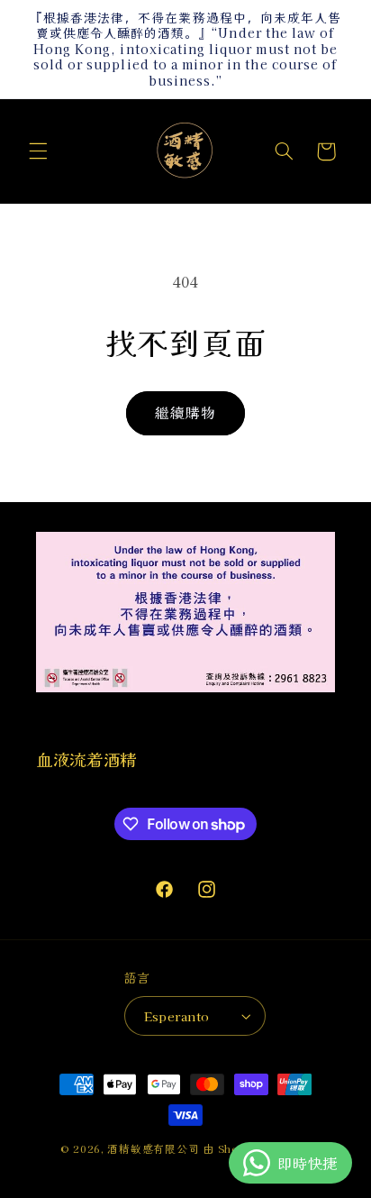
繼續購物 (185, 412)
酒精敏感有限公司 (153, 1148)
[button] (38, 151)
